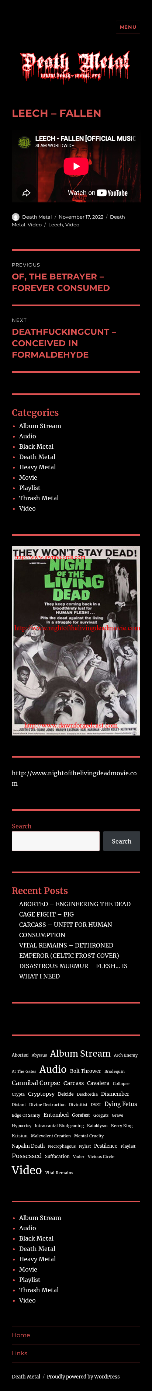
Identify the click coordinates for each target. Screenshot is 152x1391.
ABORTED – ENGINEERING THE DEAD (75, 904)
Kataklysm (97, 1125)
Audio (27, 436)
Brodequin (114, 1071)
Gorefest (81, 1115)
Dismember (115, 1094)
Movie (28, 477)
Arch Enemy (126, 1055)
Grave (117, 1115)
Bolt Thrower (85, 1071)
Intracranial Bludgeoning (59, 1125)
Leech (55, 224)
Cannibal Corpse (36, 1082)
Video (35, 224)
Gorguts (100, 1115)
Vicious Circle (101, 1156)
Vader (78, 1156)
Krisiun (20, 1135)
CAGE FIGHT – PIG (46, 914)
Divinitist (78, 1104)
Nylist (85, 1146)
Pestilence (105, 1146)
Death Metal (37, 217)
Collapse (121, 1083)
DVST (96, 1104)
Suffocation (57, 1156)
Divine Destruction (47, 1104)
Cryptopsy (41, 1094)
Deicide (65, 1094)
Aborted (20, 1055)
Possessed (27, 1155)
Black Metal (36, 446)
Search (22, 826)
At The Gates (24, 1071)
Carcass (73, 1083)
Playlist (30, 487)
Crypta (18, 1094)
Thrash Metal (39, 498)
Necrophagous (62, 1146)
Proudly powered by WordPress (83, 1377)
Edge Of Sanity (26, 1115)
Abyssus (39, 1055)
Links (19, 1353)
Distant (19, 1104)
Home (21, 1335)
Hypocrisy (21, 1125)
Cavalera (98, 1083)
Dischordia (87, 1094)
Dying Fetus (120, 1103)
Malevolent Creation (51, 1136)
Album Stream (40, 426)
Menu (128, 27)
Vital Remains (59, 1173)
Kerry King (121, 1125)
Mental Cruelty (89, 1136)
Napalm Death (28, 1146)
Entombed (56, 1115)
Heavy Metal (37, 467)
